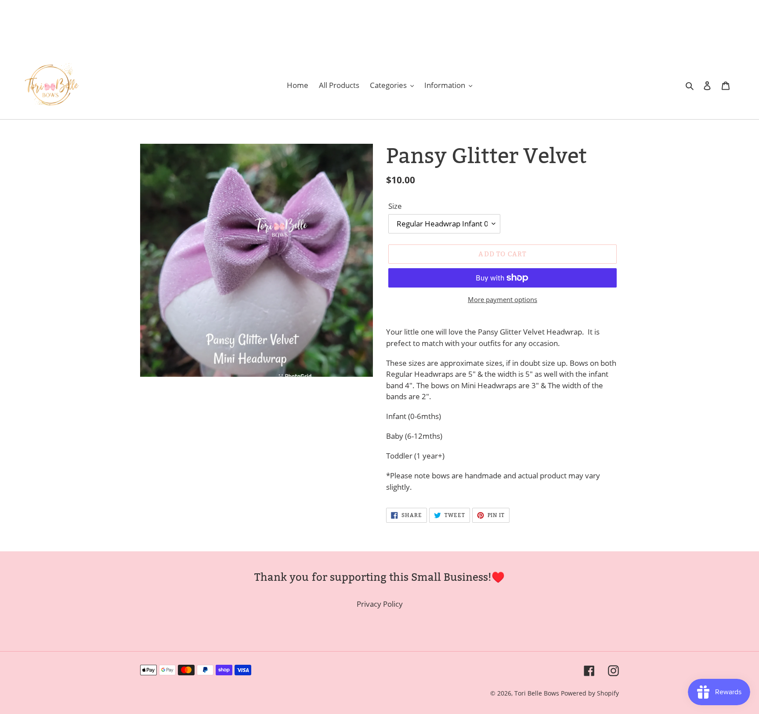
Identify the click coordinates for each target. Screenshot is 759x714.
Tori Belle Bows (537, 693)
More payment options (502, 299)
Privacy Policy (380, 604)
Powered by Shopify (590, 693)
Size (395, 206)
